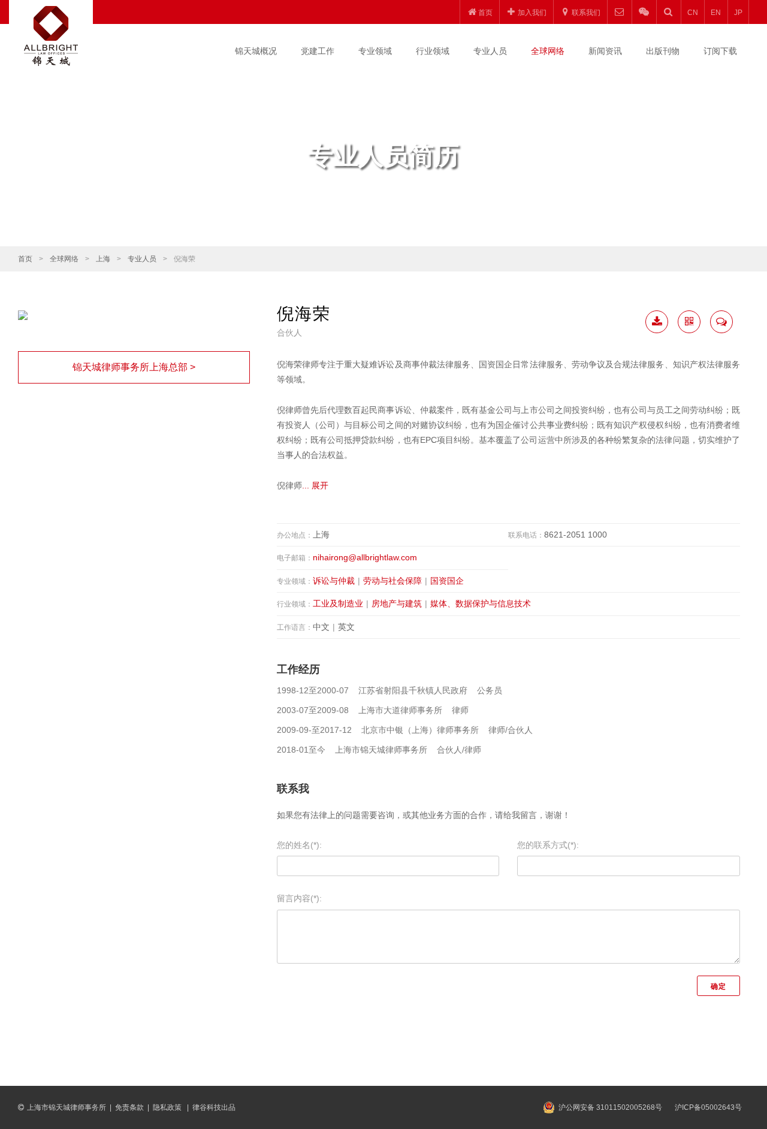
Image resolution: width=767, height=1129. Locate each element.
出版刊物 (663, 51)
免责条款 (129, 1107)
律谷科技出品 (213, 1107)
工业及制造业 (338, 603)
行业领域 (432, 51)
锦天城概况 (256, 51)
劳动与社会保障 (392, 580)
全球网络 (547, 51)
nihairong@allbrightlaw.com (365, 557)
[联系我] (721, 322)
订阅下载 (720, 51)
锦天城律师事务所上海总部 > (134, 367)
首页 (25, 259)
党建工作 (317, 51)
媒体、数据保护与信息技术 (480, 603)
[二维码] (689, 322)
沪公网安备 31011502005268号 (610, 1107)
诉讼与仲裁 (334, 580)
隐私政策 (168, 1107)
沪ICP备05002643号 (708, 1107)
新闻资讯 (605, 51)
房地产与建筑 (397, 603)
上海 (103, 259)
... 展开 (315, 485)
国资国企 (447, 580)
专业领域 (375, 51)
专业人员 (490, 51)
